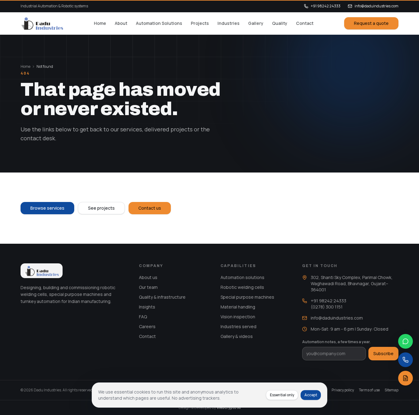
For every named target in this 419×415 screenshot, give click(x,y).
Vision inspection (238, 317)
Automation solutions (242, 277)
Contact (304, 23)
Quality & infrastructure (162, 297)
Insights (147, 307)
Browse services (47, 208)
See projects (101, 208)
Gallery (255, 23)
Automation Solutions (159, 23)
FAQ (143, 317)
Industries (228, 23)
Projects (200, 23)
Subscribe (383, 353)
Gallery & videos (237, 336)
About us (148, 277)
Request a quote (371, 23)
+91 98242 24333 (325, 6)
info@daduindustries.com (376, 6)
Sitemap (391, 390)
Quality (279, 23)
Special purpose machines (247, 297)
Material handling (238, 307)
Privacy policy (343, 390)
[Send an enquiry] (405, 378)
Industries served (238, 326)
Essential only (282, 395)
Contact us (149, 208)
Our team (148, 287)
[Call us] (405, 359)
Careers (147, 326)
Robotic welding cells (242, 287)
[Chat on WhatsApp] (405, 341)
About (121, 23)
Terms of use (369, 390)
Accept (310, 395)
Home (100, 23)
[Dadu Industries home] (42, 23)
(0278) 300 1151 (327, 307)
